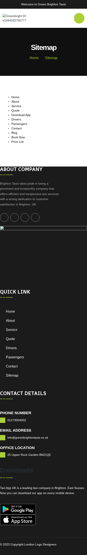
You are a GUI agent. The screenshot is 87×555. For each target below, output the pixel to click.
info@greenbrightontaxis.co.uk (27, 437)
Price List (17, 141)
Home (34, 58)
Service (16, 106)
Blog (14, 132)
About (15, 101)
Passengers (19, 124)
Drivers (16, 119)
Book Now (18, 137)
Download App (21, 115)
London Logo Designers (39, 544)
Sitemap (12, 375)
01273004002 (16, 420)
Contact (16, 128)
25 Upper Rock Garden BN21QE (29, 454)
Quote (15, 110)
